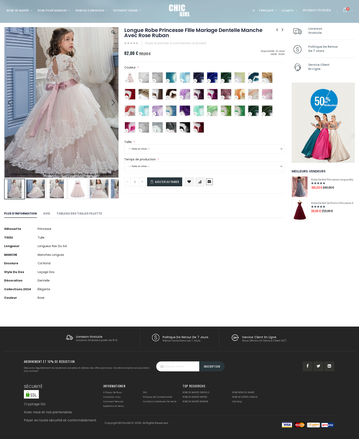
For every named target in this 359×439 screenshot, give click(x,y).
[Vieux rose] (222, 97)
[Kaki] (264, 114)
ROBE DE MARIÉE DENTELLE (196, 392)
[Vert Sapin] (222, 81)
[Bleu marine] (195, 81)
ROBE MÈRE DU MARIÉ (243, 392)
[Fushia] (126, 131)
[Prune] (195, 97)
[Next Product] (282, 30)
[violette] (181, 114)
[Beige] (140, 97)
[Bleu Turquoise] (168, 81)
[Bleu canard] (250, 81)
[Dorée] (264, 81)
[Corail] (126, 114)
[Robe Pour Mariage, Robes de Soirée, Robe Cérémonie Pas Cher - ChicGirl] (179, 10)
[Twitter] (318, 366)
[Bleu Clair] (181, 81)
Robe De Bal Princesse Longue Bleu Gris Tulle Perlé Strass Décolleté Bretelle (333, 179)
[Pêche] (250, 97)
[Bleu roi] (209, 81)
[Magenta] (209, 97)
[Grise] (168, 131)
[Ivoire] (154, 81)
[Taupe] (154, 97)
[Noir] (181, 131)
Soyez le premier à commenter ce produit (175, 43)
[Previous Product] (277, 30)
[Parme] (181, 97)
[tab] (23, 214)
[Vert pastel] (209, 114)
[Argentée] (154, 131)
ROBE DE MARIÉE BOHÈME (195, 401)
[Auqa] (140, 114)
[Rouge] (126, 97)
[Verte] (236, 114)
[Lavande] (154, 114)
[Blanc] (140, 81)
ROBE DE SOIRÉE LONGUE (244, 397)
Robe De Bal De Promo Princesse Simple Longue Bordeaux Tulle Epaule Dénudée (333, 203)
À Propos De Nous (112, 392)
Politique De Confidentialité (157, 397)
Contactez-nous (112, 397)
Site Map (237, 401)
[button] (113, 35)
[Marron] (168, 97)
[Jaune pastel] (236, 81)
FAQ (145, 392)
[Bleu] (168, 114)
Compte (287, 11)
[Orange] (236, 97)
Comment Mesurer (113, 401)
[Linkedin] (329, 366)
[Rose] (126, 81)
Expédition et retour (113, 406)
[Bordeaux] (195, 131)
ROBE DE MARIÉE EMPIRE (195, 397)
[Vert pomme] (222, 114)
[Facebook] (308, 366)
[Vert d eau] (195, 114)
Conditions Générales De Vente (159, 401)
